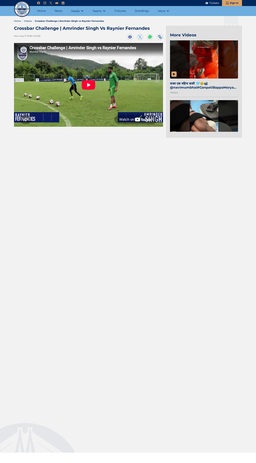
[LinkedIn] (63, 3)
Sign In (234, 2)
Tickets (214, 3)
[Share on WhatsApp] (150, 37)
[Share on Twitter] (140, 37)
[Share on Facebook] (130, 37)
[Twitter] (50, 3)
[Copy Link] (160, 37)
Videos (174, 92)
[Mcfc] (22, 9)
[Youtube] (56, 3)
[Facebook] (38, 3)
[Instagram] (44, 3)
